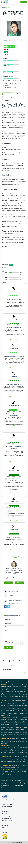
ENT (2, 694)
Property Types (4, 703)
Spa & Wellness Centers (19, 778)
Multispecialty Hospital (22, 691)
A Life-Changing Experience (14, 327)
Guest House (4, 739)
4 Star (26, 741)
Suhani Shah (14, 501)
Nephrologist (20, 688)
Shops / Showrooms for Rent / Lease (14, 710)
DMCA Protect (5, 827)
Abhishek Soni (14, 291)
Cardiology (3, 691)
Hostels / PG (12, 738)
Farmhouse (3, 741)
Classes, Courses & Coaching (7, 729)
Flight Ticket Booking (17, 749)
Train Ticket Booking (5, 750)
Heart (25, 689)
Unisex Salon (8, 782)
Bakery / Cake (17, 756)
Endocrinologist (18, 684)
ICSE (20, 717)
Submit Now (8, 647)
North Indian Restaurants (12, 758)
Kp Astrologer (3, 734)
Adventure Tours (23, 752)
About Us (7, 93)
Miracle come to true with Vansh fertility (14, 510)
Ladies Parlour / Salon (9, 778)
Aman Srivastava (14, 405)
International (3, 719)
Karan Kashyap (14, 319)
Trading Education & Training (7, 773)
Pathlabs (5, 694)
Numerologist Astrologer (22, 734)
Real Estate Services (13, 705)
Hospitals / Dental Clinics (6, 693)
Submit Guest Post (7, 806)
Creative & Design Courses (15, 730)
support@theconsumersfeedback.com (10, 799)
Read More (15, 458)
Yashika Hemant (14, 438)
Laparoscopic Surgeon (17, 694)
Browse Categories (7, 823)
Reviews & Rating (7, 97)
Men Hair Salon (20, 780)
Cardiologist (3, 688)
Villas (8, 705)
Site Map (4, 832)
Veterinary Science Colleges (21, 727)
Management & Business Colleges (18, 722)
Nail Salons (14, 782)
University (10, 732)
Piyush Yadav (14, 348)
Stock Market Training (19, 773)
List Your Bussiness (7, 820)
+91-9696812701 (7, 85)
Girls (19, 738)
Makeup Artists (21, 782)
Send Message (8, 582)
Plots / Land (3, 705)
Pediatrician (3, 686)
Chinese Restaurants (20, 761)
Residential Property (12, 703)
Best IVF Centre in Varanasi (14, 537)
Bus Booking (24, 749)
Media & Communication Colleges (18, 725)
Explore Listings (6, 816)
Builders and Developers (20, 700)
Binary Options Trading (22, 771)
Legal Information (6, 818)
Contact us (5, 809)
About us (4, 802)
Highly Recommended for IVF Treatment (14, 356)
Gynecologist (9, 688)
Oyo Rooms (8, 741)
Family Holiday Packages (21, 747)
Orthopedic (24, 686)
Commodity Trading (23, 769)
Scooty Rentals (10, 752)
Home (3, 7)
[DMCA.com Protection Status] (4, 836)
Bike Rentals (24, 750)
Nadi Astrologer (16, 732)
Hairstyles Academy (9, 785)
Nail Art (15, 785)
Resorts (22, 738)
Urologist (25, 694)
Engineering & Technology (10, 721)
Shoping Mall (11, 700)
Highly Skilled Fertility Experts (14, 384)
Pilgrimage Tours (4, 753)
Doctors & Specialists (9, 684)
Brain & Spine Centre (11, 691)
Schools (8, 717)
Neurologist (24, 684)
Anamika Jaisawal (14, 470)
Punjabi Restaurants (22, 758)
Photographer (13, 702)
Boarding (13, 717)
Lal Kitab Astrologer (11, 734)
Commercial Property (22, 703)
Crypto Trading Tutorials (13, 774)
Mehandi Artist (20, 785)
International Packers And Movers (12, 767)
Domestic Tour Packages (15, 745)
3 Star (19, 741)
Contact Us (7, 100)
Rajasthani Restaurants (17, 759)
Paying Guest (11, 739)
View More (21, 672)
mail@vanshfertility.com (13, 591)
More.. (2, 787)
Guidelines (5, 825)
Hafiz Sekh (14, 376)
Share (22, 17)
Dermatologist (9, 686)
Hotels (13, 741)
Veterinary (9, 694)
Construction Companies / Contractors (15, 713)
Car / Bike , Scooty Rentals (15, 750)
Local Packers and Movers (17, 765)
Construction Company (21, 702)
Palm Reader (3, 735)
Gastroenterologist (17, 686)
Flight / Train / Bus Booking (6, 749)
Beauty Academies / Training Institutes (13, 783)
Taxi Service (16, 752)
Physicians (15, 688)
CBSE (17, 717)
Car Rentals (3, 752)
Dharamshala (24, 739)
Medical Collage (20, 721)
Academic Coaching (19, 729)
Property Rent (16, 708)
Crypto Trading (12, 771)
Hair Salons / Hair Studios (11, 780)
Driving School (16, 719)
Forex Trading (5, 771)
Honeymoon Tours (11, 747)
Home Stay (17, 739)
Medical (7, 7)
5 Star (22, 741)
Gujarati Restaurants (5, 759)
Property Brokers (8, 707)
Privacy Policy (5, 811)
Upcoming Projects (5, 702)
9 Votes (6, 54)
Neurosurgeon (4, 696)
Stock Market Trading (13, 769)
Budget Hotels (4, 743)
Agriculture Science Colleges (7, 727)
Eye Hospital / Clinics (11, 689)
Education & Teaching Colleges (11, 724)
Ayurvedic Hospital (23, 693)
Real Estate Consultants (19, 707)
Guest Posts (5, 813)
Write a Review (7, 40)
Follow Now (19, 582)
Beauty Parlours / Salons (15, 777)
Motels (25, 738)
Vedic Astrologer (23, 732)
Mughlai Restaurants (11, 761)
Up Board (24, 717)
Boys (17, 738)
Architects (8, 715)
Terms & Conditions (7, 804)
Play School (9, 719)
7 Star (16, 741)
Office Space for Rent (15, 711)
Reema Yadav (14, 529)
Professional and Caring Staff (14, 299)
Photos (18, 93)
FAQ (18, 97)
